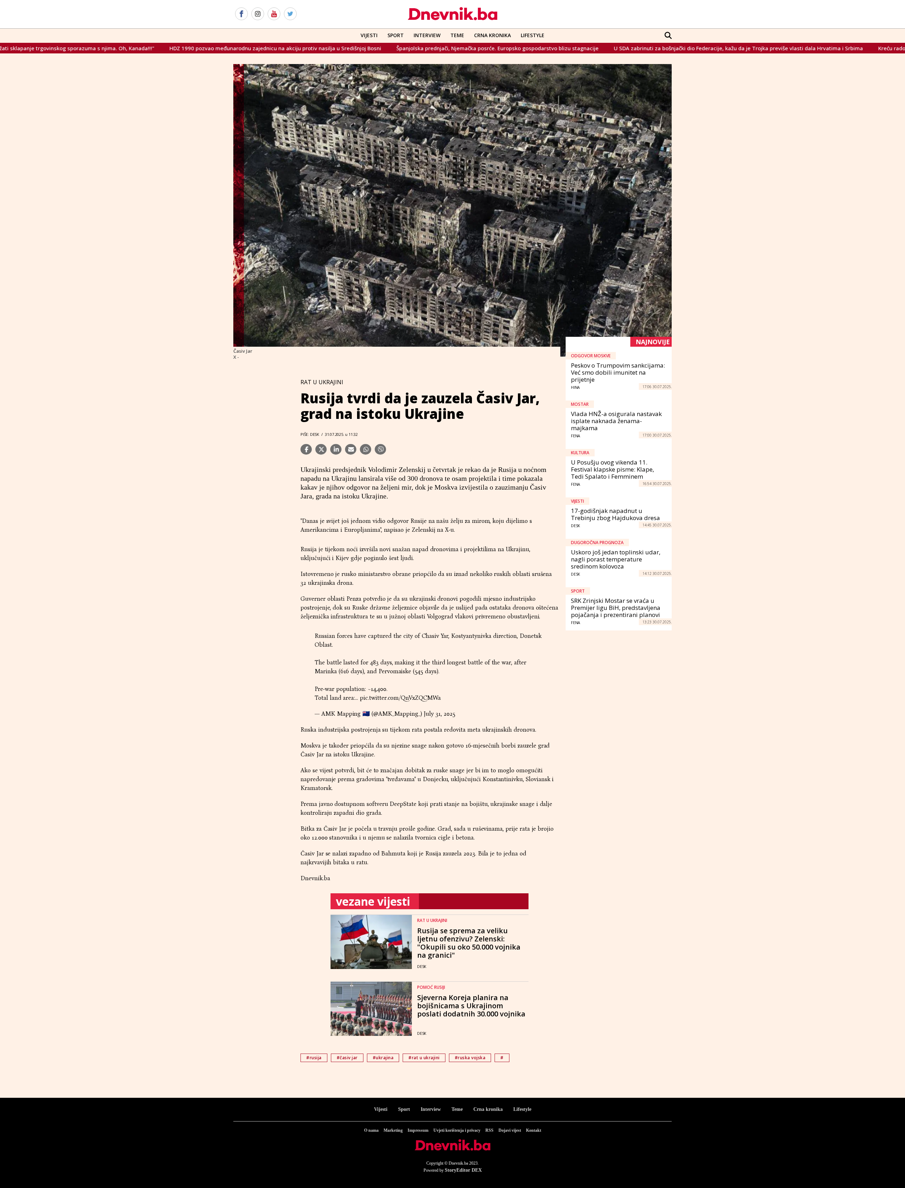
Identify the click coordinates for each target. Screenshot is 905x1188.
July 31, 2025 (439, 713)
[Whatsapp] (365, 449)
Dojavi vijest (509, 1130)
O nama (371, 1130)
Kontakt (533, 1130)
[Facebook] (241, 14)
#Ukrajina (383, 1058)
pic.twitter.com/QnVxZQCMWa (400, 698)
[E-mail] (350, 449)
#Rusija (314, 1058)
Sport (395, 35)
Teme (457, 35)
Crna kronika (488, 1109)
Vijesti (369, 35)
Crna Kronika (492, 35)
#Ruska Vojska (470, 1058)
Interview (427, 35)
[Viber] (380, 449)
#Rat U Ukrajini (424, 1058)
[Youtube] (274, 14)
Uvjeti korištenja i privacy (456, 1130)
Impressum (418, 1130)
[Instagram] (257, 14)
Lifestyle (532, 35)
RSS (489, 1130)
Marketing (393, 1130)
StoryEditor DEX (463, 1170)
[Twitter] (290, 14)
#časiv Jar (347, 1058)
